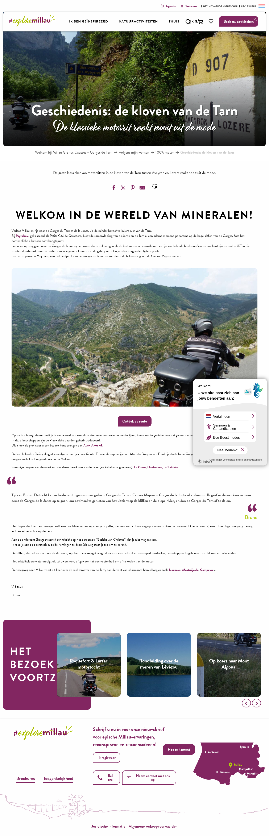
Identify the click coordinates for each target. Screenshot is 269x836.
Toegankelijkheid (58, 778)
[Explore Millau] (33, 25)
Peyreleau (22, 235)
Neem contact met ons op (153, 777)
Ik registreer (107, 757)
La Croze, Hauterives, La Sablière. (156, 467)
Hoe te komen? (179, 749)
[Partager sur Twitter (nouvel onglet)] (123, 188)
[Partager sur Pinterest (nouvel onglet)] (132, 188)
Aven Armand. (93, 445)
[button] (188, 21)
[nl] (261, 6)
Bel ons (110, 777)
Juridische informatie (108, 826)
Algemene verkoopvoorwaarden (153, 826)
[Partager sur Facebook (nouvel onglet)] (113, 188)
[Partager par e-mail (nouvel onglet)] (142, 188)
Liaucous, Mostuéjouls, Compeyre (191, 569)
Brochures (25, 778)
